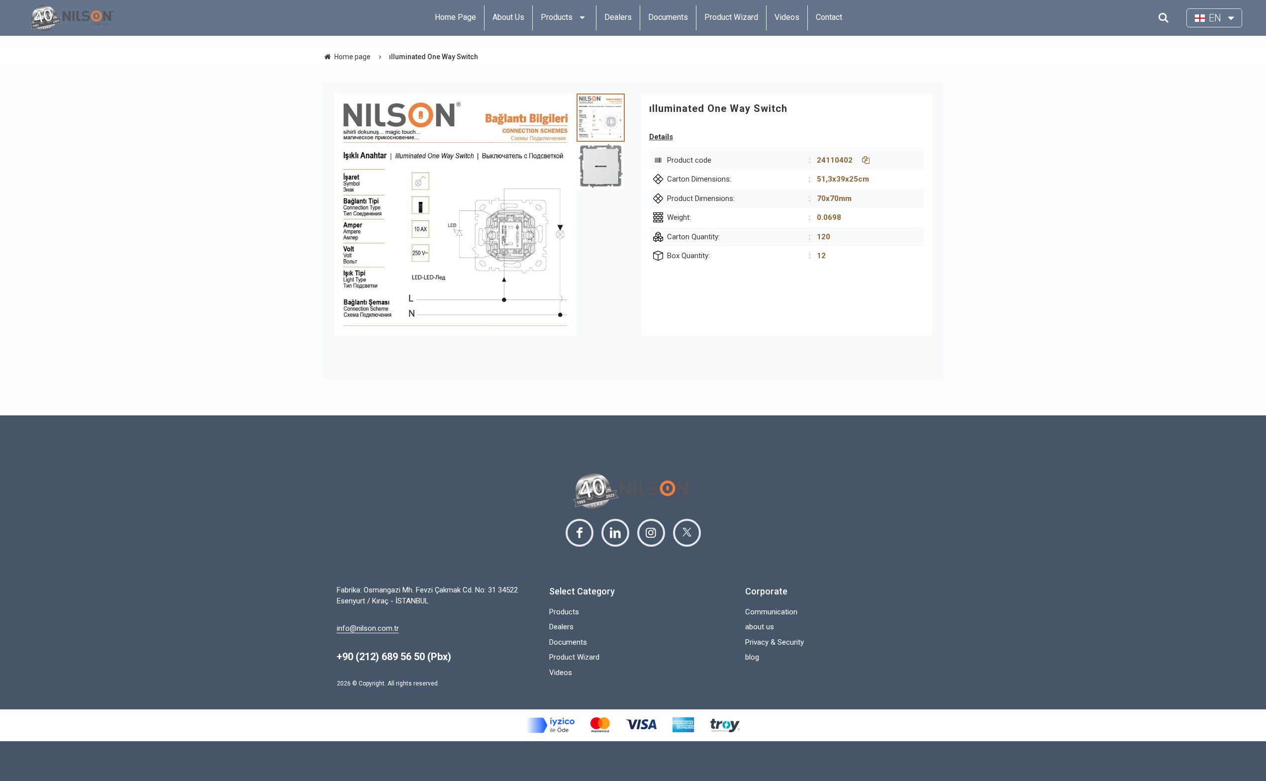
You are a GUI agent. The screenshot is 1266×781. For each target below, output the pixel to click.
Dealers (561, 626)
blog (752, 657)
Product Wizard (574, 657)
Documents (568, 642)
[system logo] (72, 18)
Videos (560, 672)
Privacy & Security (774, 642)
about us (759, 626)
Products (564, 611)
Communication (771, 611)
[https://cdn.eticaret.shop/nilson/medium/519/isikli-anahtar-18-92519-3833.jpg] (456, 215)
